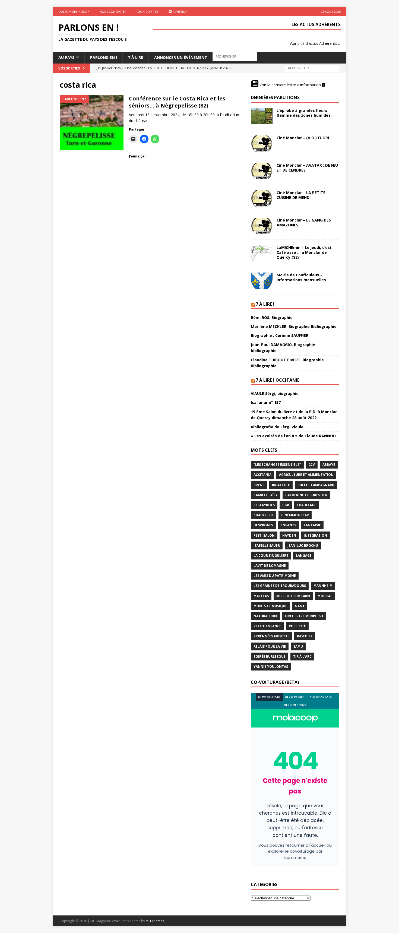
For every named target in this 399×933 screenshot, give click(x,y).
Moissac (325, 596)
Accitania (262, 474)
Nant (300, 606)
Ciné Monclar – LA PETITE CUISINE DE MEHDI (301, 195)
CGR (285, 505)
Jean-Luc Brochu (302, 545)
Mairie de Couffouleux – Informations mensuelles (301, 277)
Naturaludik (265, 616)
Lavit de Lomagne (270, 565)
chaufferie (264, 515)
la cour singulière (271, 555)
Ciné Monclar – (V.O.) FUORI (303, 137)
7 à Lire (135, 57)
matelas (261, 596)
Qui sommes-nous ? (73, 12)
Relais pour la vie (270, 646)
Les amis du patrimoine (275, 575)
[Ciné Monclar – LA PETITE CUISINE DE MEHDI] (262, 198)
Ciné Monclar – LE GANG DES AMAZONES (304, 222)
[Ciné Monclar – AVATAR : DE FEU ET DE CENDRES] (262, 171)
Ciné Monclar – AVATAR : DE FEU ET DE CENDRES (307, 168)
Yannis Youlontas (271, 666)
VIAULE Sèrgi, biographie (275, 393)
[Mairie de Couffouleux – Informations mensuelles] (262, 281)
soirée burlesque (270, 656)
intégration (315, 535)
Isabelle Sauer (267, 545)
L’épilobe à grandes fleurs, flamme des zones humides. (304, 113)
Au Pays (66, 57)
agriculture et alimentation (306, 474)
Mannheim (323, 585)
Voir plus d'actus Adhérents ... (315, 43)
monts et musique (270, 606)
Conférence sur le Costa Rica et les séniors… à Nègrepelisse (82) (177, 102)
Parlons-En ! (103, 57)
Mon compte (147, 12)
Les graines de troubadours (280, 585)
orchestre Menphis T (304, 616)
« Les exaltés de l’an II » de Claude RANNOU (293, 435)
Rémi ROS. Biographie (272, 317)
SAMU (298, 646)
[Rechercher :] (312, 67)
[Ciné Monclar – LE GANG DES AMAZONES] (262, 226)
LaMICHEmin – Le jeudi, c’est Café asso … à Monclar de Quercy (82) (304, 252)
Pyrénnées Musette (271, 636)
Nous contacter (113, 12)
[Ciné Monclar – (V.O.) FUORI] (262, 143)
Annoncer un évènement (180, 57)
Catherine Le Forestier (306, 495)
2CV (312, 464)
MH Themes (155, 921)
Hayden (289, 535)
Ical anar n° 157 (266, 402)
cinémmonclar (295, 515)
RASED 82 (304, 636)
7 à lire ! (265, 304)
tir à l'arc (302, 656)
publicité (297, 626)
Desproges (263, 525)
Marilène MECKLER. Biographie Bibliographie (294, 326)
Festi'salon (264, 535)
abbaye (328, 464)
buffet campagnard (315, 485)
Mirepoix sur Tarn (293, 596)
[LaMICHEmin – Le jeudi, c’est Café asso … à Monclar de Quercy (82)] (262, 253)
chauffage (306, 505)
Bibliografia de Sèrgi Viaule (277, 426)
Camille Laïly (266, 495)
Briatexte (281, 485)
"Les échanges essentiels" (277, 464)
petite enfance (267, 626)
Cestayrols (264, 505)
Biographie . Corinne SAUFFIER (279, 335)
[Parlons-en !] (91, 122)
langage (304, 555)
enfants (288, 525)
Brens (259, 485)
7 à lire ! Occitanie (277, 380)
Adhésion (180, 12)
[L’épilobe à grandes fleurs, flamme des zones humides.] (262, 116)
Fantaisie (312, 525)
